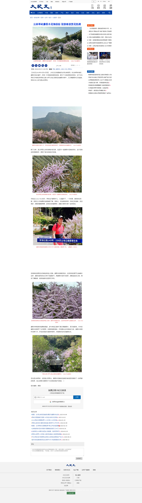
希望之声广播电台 (66, 483)
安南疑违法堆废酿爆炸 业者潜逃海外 (99, 85)
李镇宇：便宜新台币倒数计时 (97, 90)
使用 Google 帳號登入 (58, 401)
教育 (88, 13)
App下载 (75, 470)
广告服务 (71, 1)
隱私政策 (70, 406)
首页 (33, 13)
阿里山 (70, 69)
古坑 (65, 69)
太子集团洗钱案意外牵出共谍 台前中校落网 (101, 34)
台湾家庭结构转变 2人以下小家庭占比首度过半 (102, 80)
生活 (82, 13)
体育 (103, 13)
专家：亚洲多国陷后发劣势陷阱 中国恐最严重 (102, 40)
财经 (57, 13)
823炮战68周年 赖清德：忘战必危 (98, 88)
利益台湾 (64, 1)
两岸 (67, 13)
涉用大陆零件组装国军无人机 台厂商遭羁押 (101, 43)
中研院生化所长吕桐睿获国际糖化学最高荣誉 (92, 62)
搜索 (109, 12)
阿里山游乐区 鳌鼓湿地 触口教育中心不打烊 (45, 423)
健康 (111, 8)
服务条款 (57, 490)
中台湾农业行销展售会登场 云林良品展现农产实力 (47, 437)
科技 (77, 13)
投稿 (94, 470)
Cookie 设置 (71, 493)
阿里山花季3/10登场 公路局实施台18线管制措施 (46, 434)
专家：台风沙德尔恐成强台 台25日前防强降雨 (102, 45)
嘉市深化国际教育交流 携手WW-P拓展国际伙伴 (46, 440)
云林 (62, 69)
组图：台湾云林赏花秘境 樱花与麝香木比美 (45, 414)
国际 (51, 13)
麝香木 (58, 69)
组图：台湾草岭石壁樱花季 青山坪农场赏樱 (45, 426)
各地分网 (36, 17)
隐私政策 (62, 490)
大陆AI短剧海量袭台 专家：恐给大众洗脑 (101, 37)
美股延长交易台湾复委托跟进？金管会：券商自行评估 (104, 93)
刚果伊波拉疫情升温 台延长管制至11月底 (100, 74)
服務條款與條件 (63, 406)
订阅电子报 (78, 480)
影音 (98, 8)
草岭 (54, 69)
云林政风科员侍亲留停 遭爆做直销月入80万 (45, 428)
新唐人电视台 (66, 480)
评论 (104, 8)
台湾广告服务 (86, 470)
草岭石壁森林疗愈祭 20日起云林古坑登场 (44, 417)
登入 (94, 1)
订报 (47, 1)
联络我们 (57, 1)
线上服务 (78, 475)
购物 (52, 1)
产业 (62, 13)
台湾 (46, 17)
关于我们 (41, 1)
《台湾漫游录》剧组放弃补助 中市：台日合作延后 (103, 28)
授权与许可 (52, 490)
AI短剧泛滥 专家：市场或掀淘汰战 (98, 82)
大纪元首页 (66, 475)
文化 (93, 13)
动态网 (66, 485)
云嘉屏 (55, 17)
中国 (46, 13)
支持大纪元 (67, 470)
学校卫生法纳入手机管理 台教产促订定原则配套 (102, 77)
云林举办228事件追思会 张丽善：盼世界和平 (45, 431)
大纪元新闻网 (34, 1)
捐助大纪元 (72, 490)
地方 (72, 13)
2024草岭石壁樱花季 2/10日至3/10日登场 (44, 420)
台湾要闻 (40, 13)
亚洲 (42, 17)
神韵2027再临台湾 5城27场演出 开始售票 (101, 31)
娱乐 (98, 13)
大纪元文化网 (66, 478)
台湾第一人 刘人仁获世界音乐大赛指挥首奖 (104, 62)
